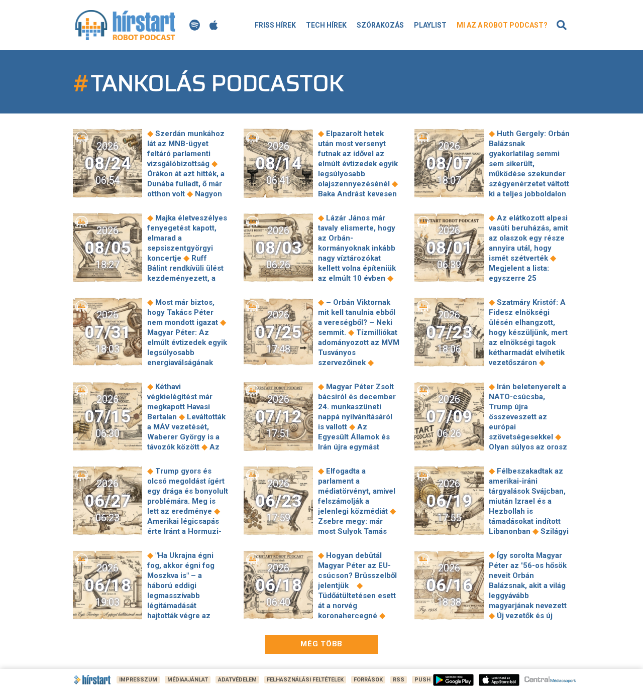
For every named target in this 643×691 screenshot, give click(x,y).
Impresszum (138, 679)
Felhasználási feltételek (305, 679)
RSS (398, 679)
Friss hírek (275, 25)
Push (422, 679)
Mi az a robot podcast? (502, 25)
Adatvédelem (237, 679)
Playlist (430, 25)
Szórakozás (380, 25)
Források (368, 679)
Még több (321, 643)
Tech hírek (326, 25)
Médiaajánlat (187, 679)
